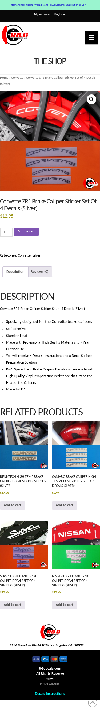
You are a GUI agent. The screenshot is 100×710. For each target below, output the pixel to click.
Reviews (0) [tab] (39, 272)
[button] (91, 37)
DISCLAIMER (49, 685)
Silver (37, 256)
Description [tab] (15, 272)
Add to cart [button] (12, 505)
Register (60, 14)
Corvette (17, 78)
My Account (42, 14)
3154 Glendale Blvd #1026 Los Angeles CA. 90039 (46, 646)
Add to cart (26, 232)
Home (4, 78)
